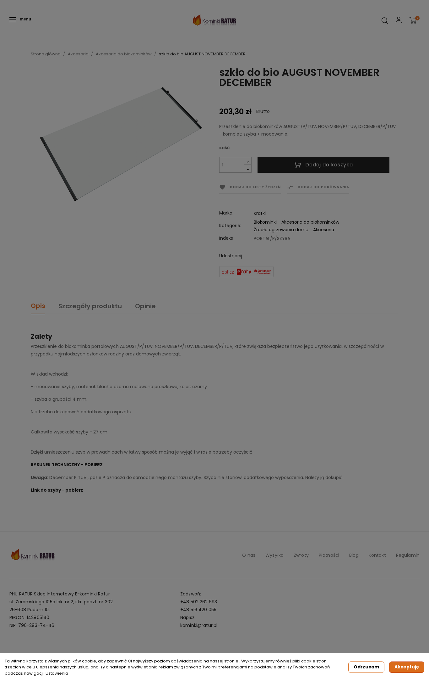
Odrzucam (366, 667)
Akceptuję (406, 667)
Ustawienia (57, 673)
